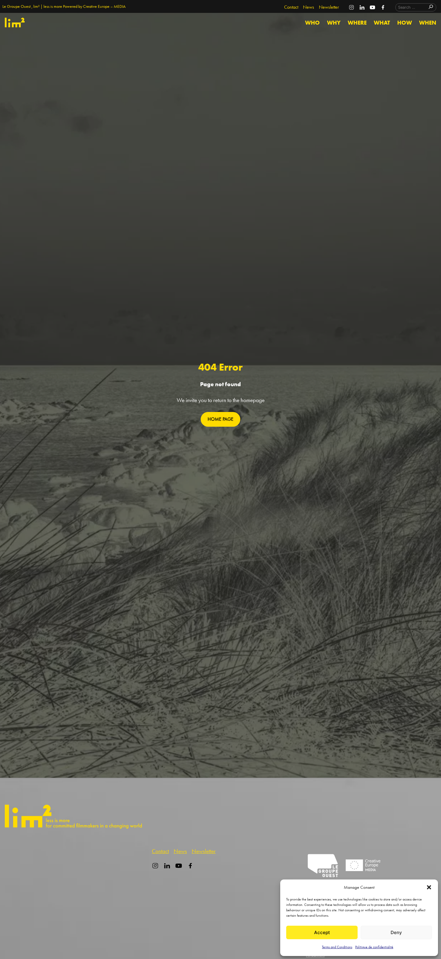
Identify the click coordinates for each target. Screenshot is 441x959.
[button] (429, 887)
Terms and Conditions (337, 947)
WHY (333, 23)
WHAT (382, 23)
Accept (322, 932)
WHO (312, 23)
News (308, 7)
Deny (396, 932)
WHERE (357, 23)
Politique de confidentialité (374, 947)
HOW (404, 23)
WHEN (427, 23)
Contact (291, 7)
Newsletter (329, 7)
